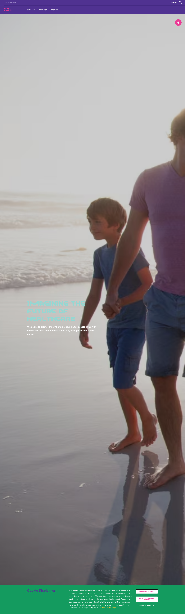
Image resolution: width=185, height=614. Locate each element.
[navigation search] (180, 2)
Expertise (43, 10)
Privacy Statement (109, 608)
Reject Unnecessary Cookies (147, 599)
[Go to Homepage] (6, 2)
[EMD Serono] (11, 10)
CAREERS (174, 3)
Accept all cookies (146, 591)
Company (31, 10)
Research (55, 10)
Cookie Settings (145, 605)
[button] (6, 2)
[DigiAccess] (178, 22)
